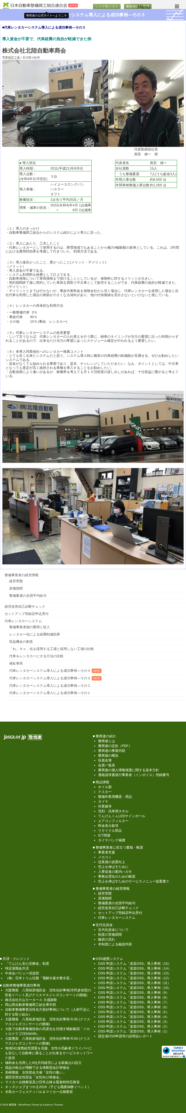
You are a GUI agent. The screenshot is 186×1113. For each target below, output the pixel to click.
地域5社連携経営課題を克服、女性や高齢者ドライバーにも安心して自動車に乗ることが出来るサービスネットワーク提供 (49, 1053)
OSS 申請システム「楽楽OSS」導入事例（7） (133, 1002)
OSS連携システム (109, 959)
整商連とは (106, 741)
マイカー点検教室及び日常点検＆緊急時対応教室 (42, 1082)
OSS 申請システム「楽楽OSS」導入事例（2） (133, 1026)
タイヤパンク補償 (111, 840)
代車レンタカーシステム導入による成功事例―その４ (50, 670)
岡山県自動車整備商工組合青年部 (30, 1005)
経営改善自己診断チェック (25, 606)
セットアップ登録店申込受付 (27, 614)
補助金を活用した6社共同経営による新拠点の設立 (43, 1063)
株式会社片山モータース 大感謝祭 (31, 1000)
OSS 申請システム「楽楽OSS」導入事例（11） (134, 983)
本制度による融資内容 (115, 944)
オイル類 (105, 787)
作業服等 (105, 806)
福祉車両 (16, 663)
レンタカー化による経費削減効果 (34, 634)
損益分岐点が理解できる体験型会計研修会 (37, 1067)
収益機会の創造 (21, 641)
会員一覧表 (106, 765)
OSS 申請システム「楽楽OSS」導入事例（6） (133, 1007)
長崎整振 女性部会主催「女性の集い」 (35, 1072)
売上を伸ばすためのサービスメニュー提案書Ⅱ (133, 881)
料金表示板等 (108, 826)
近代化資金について (113, 930)
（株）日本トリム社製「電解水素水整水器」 (39, 978)
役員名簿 (105, 760)
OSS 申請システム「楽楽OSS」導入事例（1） (133, 1031)
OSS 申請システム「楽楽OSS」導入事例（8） (133, 997)
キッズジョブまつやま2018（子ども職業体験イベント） (48, 1087)
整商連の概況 (108, 755)
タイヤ (103, 801)
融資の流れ (106, 939)
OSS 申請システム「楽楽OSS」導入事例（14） (134, 968)
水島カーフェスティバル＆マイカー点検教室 (39, 1092)
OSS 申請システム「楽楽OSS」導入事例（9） (133, 992)
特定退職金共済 (17, 968)
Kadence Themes (53, 1104)
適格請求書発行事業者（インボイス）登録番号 (133, 775)
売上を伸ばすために (113, 867)
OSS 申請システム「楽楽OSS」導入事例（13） (134, 973)
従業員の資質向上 (111, 862)
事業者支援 (106, 852)
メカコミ (105, 857)
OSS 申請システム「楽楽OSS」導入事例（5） (133, 1012)
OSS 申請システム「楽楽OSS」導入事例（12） (134, 978)
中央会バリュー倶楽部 (22, 973)
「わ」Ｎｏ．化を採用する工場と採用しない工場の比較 (51, 649)
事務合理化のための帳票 (116, 876)
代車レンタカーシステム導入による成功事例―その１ (50, 693)
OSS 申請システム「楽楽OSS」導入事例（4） (133, 1017)
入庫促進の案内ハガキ (115, 872)
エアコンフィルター (113, 821)
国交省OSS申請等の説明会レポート (125, 1036)
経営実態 (16, 581)
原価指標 (16, 588)
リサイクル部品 (110, 830)
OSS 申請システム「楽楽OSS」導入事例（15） (134, 963)
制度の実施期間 (110, 934)
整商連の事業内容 (111, 751)
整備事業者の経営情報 (22, 575)
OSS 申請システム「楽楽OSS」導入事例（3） (133, 1021)
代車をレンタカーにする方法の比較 (36, 656)
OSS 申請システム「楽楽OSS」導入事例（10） (134, 988)
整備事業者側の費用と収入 (29, 627)
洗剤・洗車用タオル (113, 811)
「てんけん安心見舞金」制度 (27, 963)
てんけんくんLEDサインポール (121, 816)
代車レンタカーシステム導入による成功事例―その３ (50, 678)
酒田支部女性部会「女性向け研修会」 (34, 1077)
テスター (105, 792)
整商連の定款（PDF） (115, 746)
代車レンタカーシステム (23, 621)
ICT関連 (104, 835)
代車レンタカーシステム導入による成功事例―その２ (50, 685)
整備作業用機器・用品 (115, 797)
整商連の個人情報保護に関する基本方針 (128, 770)
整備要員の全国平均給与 (27, 596)
